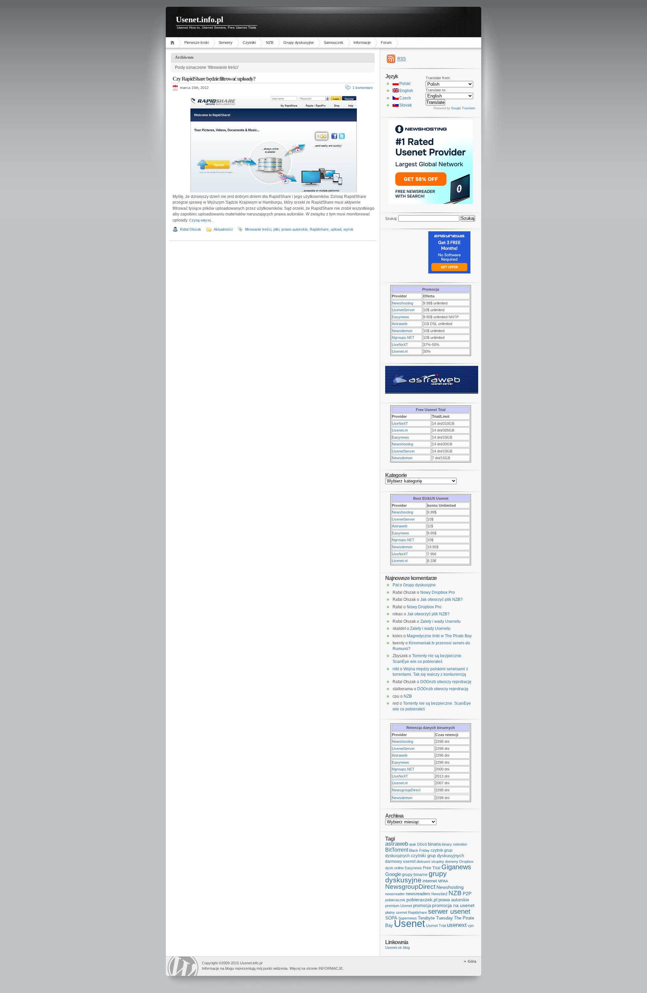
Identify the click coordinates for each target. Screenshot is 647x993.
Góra (472, 961)
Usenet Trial (436, 926)
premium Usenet (398, 906)
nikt (396, 669)
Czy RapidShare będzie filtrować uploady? (214, 79)
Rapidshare (319, 229)
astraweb (396, 844)
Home (173, 42)
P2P (467, 893)
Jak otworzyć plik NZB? (441, 599)
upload (336, 229)
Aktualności (223, 229)
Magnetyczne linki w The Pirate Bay (439, 636)
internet (430, 880)
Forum (386, 42)
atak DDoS (418, 844)
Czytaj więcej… (201, 220)
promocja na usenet (453, 905)
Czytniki (249, 42)
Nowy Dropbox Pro (437, 592)
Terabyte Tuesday (435, 918)
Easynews (400, 317)
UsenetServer (403, 310)
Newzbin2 (439, 894)
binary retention (454, 844)
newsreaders (418, 893)
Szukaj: (391, 218)
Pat (396, 585)
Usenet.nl (399, 351)
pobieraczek (395, 900)
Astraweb (399, 324)
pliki (276, 229)
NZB (269, 42)
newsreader (395, 894)
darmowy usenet (400, 861)
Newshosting (402, 303)
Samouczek (333, 42)
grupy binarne (415, 874)
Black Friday (419, 850)
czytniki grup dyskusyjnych (437, 855)
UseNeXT (400, 345)
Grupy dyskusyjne (298, 42)
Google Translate (463, 108)
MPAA (443, 881)
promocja (422, 905)
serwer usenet (449, 911)
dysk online (394, 868)
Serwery (226, 42)
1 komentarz (362, 88)
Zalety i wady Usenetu (440, 621)
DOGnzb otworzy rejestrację (445, 681)
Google (393, 874)
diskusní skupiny (430, 861)
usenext (457, 925)
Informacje (362, 42)
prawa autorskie (453, 899)
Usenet (409, 923)
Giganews (456, 867)
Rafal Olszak (190, 229)
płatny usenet (396, 912)
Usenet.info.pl (199, 19)
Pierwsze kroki (196, 42)
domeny (451, 861)
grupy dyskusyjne (416, 877)
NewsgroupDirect (406, 790)
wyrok (348, 229)
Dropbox (466, 861)
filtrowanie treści (258, 229)
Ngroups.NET (403, 337)
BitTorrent (396, 850)
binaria (434, 844)
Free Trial (431, 868)
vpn (471, 926)
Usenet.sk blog (397, 947)
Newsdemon (402, 331)
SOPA (391, 918)
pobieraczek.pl (421, 899)
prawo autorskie (294, 229)
